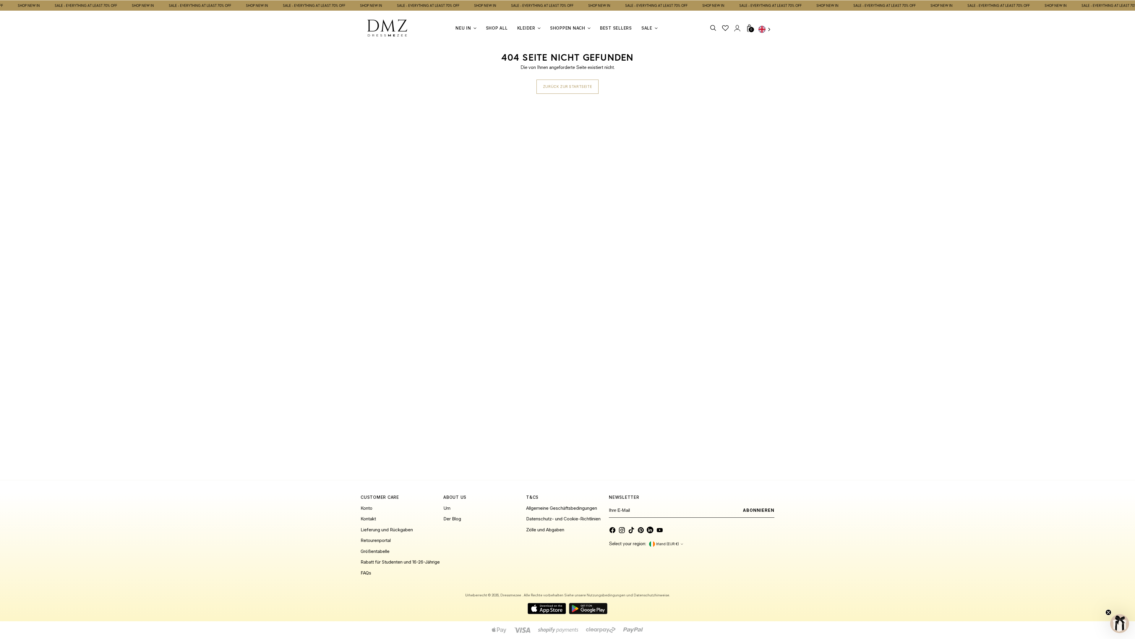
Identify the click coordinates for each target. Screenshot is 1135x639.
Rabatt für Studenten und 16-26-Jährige (400, 562)
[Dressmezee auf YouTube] (659, 530)
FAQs (366, 573)
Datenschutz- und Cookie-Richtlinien (563, 519)
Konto (366, 508)
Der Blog (452, 519)
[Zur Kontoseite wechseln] (737, 28)
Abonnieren (759, 510)
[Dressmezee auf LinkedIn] (650, 530)
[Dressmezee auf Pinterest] (640, 530)
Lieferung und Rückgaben (387, 529)
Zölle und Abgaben (545, 529)
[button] (1119, 623)
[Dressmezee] (387, 28)
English (766, 29)
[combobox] (766, 29)
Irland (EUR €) (667, 544)
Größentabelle (375, 551)
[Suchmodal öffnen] (713, 28)
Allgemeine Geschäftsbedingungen (561, 508)
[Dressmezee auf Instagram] (621, 530)
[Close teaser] (1108, 612)
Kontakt (368, 519)
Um (446, 508)
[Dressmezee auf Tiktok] (631, 530)
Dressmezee (511, 595)
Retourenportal (376, 540)
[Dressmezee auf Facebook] (612, 530)
